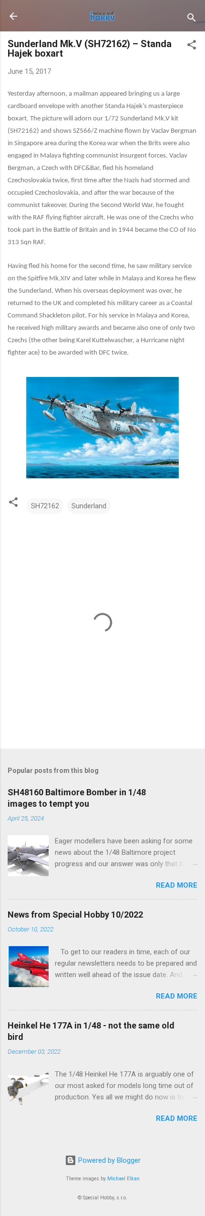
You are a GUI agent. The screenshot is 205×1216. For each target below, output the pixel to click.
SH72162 (45, 506)
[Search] (191, 19)
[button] (191, 46)
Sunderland (89, 506)
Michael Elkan (123, 1179)
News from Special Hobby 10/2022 (75, 914)
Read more (176, 885)
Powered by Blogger (108, 1160)
